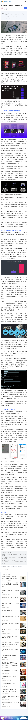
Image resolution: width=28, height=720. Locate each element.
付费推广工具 (14, 566)
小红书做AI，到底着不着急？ (9, 683)
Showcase (4, 566)
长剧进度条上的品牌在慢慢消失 (9, 670)
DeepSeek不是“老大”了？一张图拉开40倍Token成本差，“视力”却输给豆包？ (10, 584)
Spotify (8, 566)
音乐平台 (20, 566)
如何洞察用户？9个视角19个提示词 (10, 616)
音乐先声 (6, 8)
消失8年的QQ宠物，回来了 (8, 610)
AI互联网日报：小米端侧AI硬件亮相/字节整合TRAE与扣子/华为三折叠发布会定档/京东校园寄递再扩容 (10, 664)
